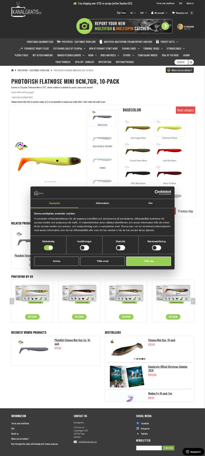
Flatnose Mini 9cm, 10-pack (161, 340)
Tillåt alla (149, 261)
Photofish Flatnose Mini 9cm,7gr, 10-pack (73, 342)
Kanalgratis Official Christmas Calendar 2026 (168, 368)
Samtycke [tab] (54, 203)
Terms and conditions (20, 423)
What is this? (187, 29)
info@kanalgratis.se (87, 441)
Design (32, 317)
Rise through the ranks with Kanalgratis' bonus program (34, 443)
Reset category (185, 110)
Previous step (185, 211)
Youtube (144, 433)
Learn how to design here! (22, 97)
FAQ (12, 428)
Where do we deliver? (181, 70)
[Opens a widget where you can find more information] (193, 452)
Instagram (145, 428)
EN (131, 12)
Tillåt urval (102, 261)
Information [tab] (102, 203)
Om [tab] (150, 203)
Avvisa (56, 261)
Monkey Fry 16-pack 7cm (160, 393)
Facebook (145, 423)
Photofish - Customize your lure (33, 70)
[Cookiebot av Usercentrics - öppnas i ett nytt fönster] (157, 192)
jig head (29, 92)
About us (15, 433)
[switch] (84, 247)
